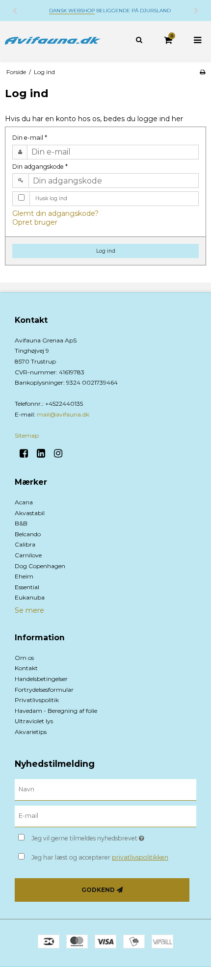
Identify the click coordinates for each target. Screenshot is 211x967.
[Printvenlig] (202, 72)
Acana (24, 502)
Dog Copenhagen (40, 566)
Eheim (24, 576)
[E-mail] (105, 815)
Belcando (28, 534)
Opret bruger (34, 222)
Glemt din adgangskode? (55, 213)
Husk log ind (51, 198)
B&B (21, 523)
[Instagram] (61, 453)
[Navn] (105, 789)
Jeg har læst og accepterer (99, 857)
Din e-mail (29, 137)
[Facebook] (27, 453)
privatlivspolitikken (140, 857)
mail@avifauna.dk (63, 414)
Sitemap (27, 435)
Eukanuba (30, 597)
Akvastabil (30, 513)
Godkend (98, 889)
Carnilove (28, 555)
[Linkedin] (44, 453)
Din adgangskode (40, 166)
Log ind (105, 251)
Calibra (25, 544)
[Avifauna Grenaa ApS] (53, 41)
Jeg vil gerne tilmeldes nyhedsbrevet (98, 836)
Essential (27, 587)
